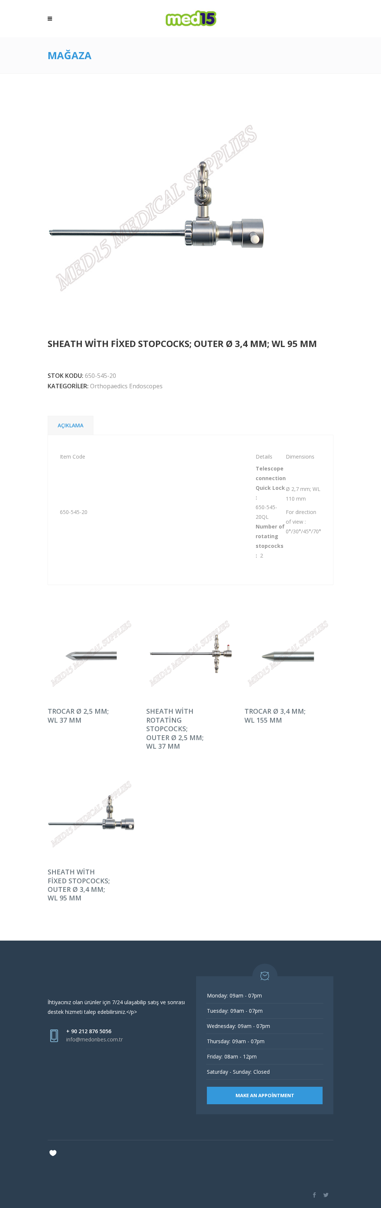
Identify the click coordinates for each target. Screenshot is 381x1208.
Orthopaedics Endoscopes (126, 386)
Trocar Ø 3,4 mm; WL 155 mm (274, 715)
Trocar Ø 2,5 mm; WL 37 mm (78, 715)
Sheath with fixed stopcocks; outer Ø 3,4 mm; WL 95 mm (79, 884)
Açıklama (70, 425)
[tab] (70, 425)
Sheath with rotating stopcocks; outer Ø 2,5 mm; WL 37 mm (175, 729)
